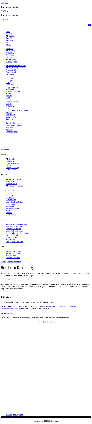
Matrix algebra (11, 62)
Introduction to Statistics (46, 322)
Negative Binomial (13, 208)
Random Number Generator (16, 224)
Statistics (9, 104)
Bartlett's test (10, 115)
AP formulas (10, 74)
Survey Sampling (12, 168)
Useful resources (12, 132)
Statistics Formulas (13, 253)
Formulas (9, 127)
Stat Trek (4, 3)
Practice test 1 (11, 70)
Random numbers (12, 102)
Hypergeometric (12, 87)
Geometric (10, 85)
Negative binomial (13, 91)
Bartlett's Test (11, 239)
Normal (9, 93)
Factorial (9, 113)
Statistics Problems (13, 258)
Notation (9, 130)
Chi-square (10, 80)
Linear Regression (13, 163)
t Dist (8, 98)
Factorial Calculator (13, 235)
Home (8, 32)
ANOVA (9, 57)
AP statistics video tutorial (15, 68)
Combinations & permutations (17, 110)
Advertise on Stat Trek (9, 417)
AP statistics (10, 36)
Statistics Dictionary (13, 251)
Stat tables (9, 38)
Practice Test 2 (11, 184)
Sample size (10, 119)
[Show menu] (46, 24)
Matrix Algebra (11, 170)
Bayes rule (10, 108)
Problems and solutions (14, 125)
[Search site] (1, 27)
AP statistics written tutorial (16, 66)
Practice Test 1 (11, 182)
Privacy (15, 415)
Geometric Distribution (14, 202)
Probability (10, 53)
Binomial (9, 78)
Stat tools (9, 40)
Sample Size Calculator (14, 242)
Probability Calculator (14, 227)
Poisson (9, 96)
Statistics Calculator (13, 229)
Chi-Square (10, 198)
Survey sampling (12, 59)
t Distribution (11, 215)
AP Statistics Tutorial (14, 179)
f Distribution (11, 200)
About (3, 415)
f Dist (8, 83)
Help (7, 42)
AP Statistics (10, 159)
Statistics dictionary (13, 123)
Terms (21, 415)
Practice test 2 (11, 72)
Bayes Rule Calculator (14, 231)
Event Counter (11, 237)
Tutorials (9, 34)
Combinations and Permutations (18, 233)
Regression (10, 55)
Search (8, 45)
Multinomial (10, 89)
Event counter (11, 117)
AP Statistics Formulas (14, 186)
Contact (9, 415)
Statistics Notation (12, 255)
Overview (9, 49)
